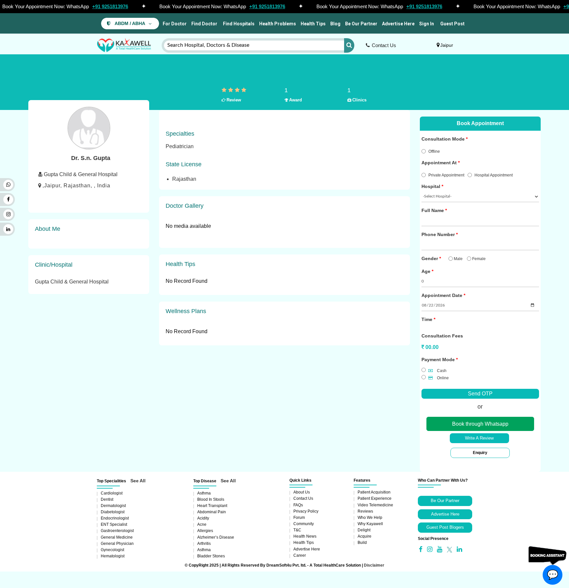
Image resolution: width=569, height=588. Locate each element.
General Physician (117, 543)
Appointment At (439, 162)
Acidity (203, 518)
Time (426, 319)
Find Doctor (204, 23)
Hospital (430, 186)
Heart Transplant (212, 505)
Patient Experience (375, 498)
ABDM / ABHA (130, 23)
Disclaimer (374, 565)
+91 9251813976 (110, 6)
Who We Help (370, 517)
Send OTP (480, 393)
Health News (304, 536)
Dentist (107, 499)
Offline (434, 151)
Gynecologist (112, 550)
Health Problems (277, 23)
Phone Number (438, 234)
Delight (364, 530)
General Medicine (117, 537)
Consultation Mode (443, 139)
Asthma (204, 493)
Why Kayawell (370, 523)
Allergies (205, 530)
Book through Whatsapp (480, 424)
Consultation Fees (442, 335)
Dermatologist (113, 505)
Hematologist (112, 556)
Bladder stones (211, 556)
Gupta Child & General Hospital (72, 281)
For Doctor (174, 23)
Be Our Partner (361, 23)
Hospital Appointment (493, 175)
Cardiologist (111, 493)
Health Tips (313, 23)
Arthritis (204, 543)
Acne (201, 524)
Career (299, 555)
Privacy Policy (305, 511)
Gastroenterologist (117, 530)
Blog (335, 23)
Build (362, 542)
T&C (297, 530)
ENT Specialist (114, 524)
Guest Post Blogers (445, 527)
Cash (441, 370)
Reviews (365, 511)
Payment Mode (438, 359)
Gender (429, 258)
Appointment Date (441, 295)
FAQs (298, 505)
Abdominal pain (211, 512)
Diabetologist (112, 512)
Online (442, 378)
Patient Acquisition (374, 492)
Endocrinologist (115, 518)
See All (138, 480)
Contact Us (384, 45)
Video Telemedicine (375, 505)
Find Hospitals (238, 23)
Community (303, 523)
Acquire (364, 536)
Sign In (426, 23)
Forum (299, 517)
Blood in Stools (210, 499)
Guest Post (452, 23)
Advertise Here (398, 23)
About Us (301, 492)
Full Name (432, 210)
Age (425, 271)
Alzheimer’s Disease (215, 537)
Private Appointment (446, 175)
